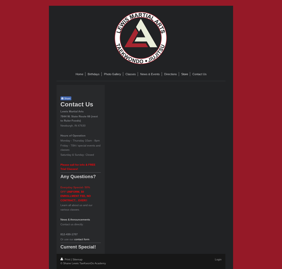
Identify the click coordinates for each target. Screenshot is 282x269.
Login (218, 259)
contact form (81, 239)
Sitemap (77, 259)
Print (67, 259)
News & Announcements (75, 219)
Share (67, 98)
